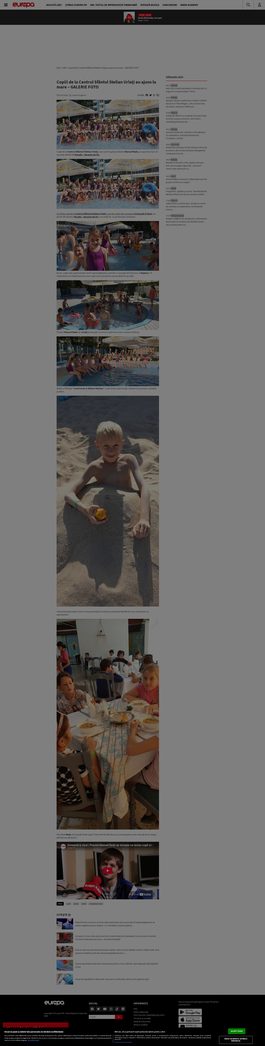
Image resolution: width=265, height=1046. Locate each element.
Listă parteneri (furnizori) (123, 1042)
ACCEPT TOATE (237, 1031)
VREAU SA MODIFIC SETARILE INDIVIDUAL (235, 1040)
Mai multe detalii (33, 1040)
